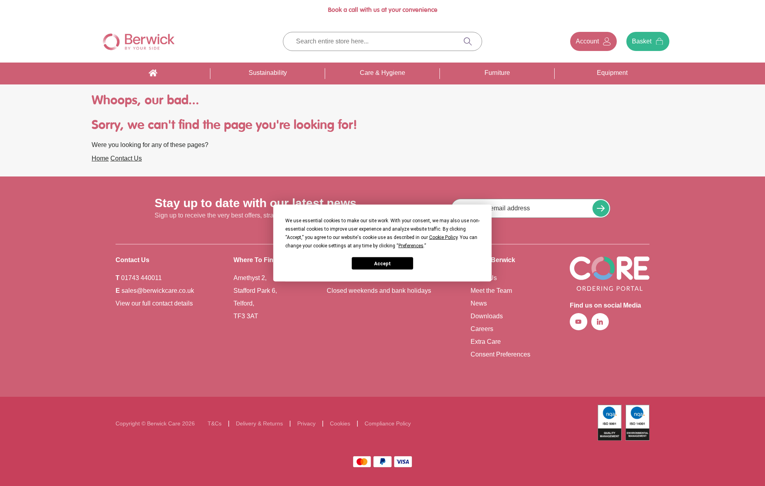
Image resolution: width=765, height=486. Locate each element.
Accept (382, 263)
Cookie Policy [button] (443, 237)
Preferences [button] (411, 246)
